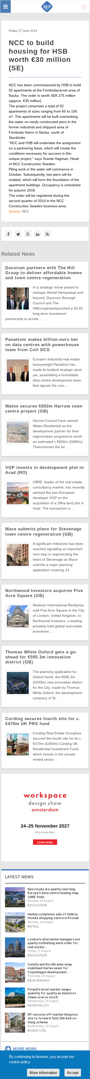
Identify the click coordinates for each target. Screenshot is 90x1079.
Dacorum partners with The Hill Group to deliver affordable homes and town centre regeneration (43, 272)
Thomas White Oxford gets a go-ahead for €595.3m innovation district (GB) (41, 657)
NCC (26, 211)
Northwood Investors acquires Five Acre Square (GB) (44, 593)
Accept (72, 1072)
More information (43, 1072)
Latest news (19, 877)
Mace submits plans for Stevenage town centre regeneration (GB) (43, 531)
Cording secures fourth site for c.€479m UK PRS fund (42, 721)
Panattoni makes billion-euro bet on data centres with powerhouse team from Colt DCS (42, 344)
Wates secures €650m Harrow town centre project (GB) (43, 409)
